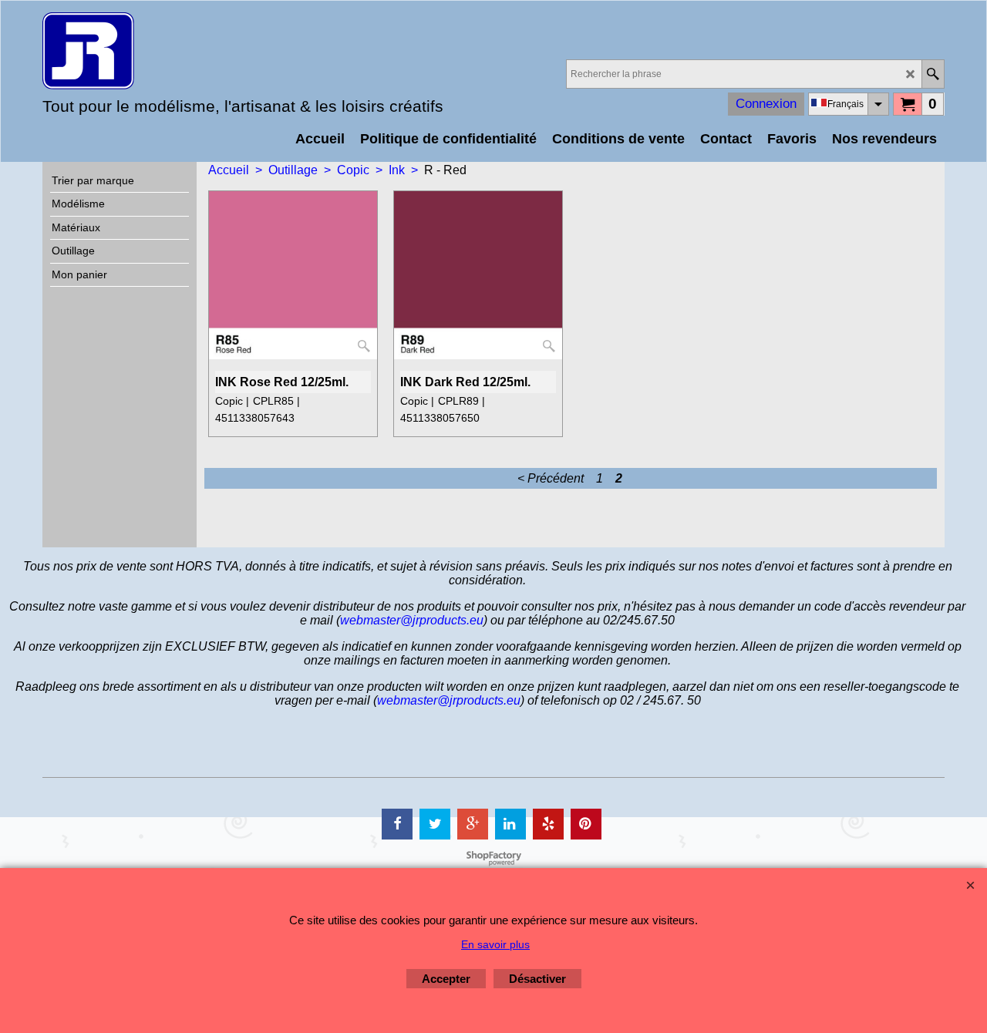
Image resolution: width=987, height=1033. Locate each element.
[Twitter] (434, 824)
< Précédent (550, 478)
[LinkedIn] (510, 824)
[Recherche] (932, 74)
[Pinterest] (586, 824)
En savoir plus (495, 944)
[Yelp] (548, 824)
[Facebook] (397, 824)
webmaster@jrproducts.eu (411, 620)
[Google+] (472, 824)
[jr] (177, 50)
